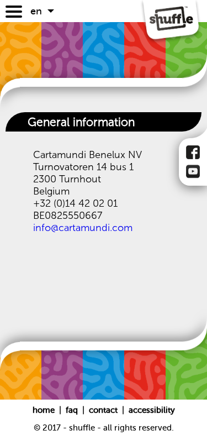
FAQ (73, 410)
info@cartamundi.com (82, 228)
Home (45, 410)
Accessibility (152, 410)
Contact (104, 410)
